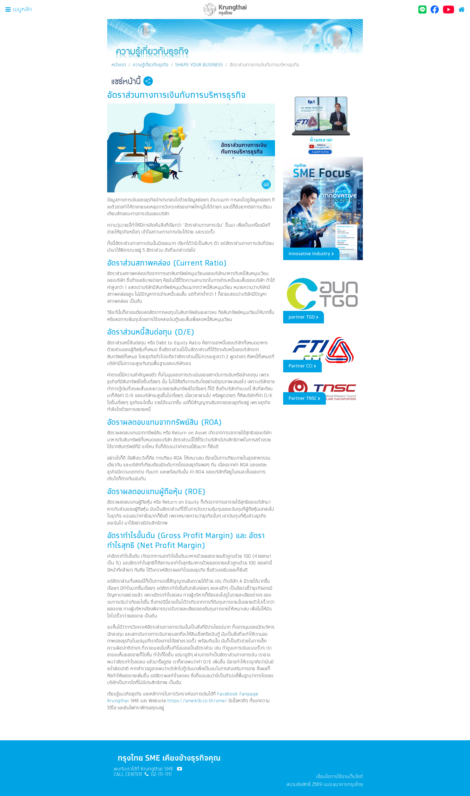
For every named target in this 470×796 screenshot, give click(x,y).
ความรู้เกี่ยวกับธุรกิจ (150, 65)
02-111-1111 (161, 774)
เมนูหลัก (22, 10)
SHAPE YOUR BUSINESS (199, 65)
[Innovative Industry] (323, 207)
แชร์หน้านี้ (126, 81)
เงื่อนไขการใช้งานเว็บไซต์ (339, 776)
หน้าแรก (119, 65)
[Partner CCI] (323, 349)
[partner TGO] (323, 293)
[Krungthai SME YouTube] (179, 769)
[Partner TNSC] (323, 390)
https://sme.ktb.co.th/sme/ (197, 701)
